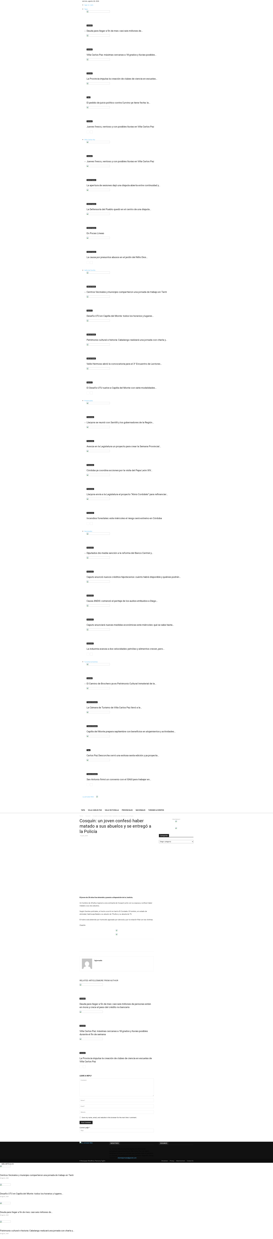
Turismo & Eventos (91, 662)
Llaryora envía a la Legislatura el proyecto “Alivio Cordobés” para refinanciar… (127, 494)
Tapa (86, 9)
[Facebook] (83, 794)
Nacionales (88, 531)
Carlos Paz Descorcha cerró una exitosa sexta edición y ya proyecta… (123, 755)
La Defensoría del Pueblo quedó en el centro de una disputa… (119, 209)
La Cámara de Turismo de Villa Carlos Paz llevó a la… (114, 707)
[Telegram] (119, 947)
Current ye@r (85, 1127)
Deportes (89, 310)
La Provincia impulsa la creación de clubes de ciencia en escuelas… (122, 78)
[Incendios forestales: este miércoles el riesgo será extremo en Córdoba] (134, 506)
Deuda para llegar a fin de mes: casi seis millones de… (115, 31)
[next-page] (91, 132)
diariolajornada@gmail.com (127, 1158)
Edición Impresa (91, 180)
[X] (86, 794)
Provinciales (88, 401)
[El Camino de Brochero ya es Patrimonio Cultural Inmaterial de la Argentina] (134, 671)
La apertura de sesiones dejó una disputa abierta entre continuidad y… (123, 185)
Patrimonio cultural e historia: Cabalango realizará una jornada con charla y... (37, 1230)
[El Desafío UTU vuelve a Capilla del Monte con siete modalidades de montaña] (134, 375)
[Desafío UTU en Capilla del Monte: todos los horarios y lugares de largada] (134, 303)
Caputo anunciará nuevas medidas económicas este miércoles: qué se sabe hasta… (130, 625)
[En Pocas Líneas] (134, 221)
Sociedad (89, 25)
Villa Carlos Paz (89, 140)
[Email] (109, 947)
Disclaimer (164, 1161)
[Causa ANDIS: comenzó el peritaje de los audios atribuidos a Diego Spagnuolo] (134, 588)
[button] (82, 792)
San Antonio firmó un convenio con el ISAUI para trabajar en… (119, 779)
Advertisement (180, 1161)
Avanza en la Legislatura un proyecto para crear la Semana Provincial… (124, 446)
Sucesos (88, 816)
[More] (129, 947)
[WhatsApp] (104, 947)
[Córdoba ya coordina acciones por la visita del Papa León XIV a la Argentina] (134, 458)
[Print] (114, 947)
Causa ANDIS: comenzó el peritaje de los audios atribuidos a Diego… (122, 601)
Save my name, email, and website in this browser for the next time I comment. (109, 1117)
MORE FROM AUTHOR (108, 980)
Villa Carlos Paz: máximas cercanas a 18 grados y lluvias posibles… (121, 54)
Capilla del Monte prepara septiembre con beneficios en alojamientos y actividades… (131, 731)
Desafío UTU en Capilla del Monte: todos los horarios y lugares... (31, 1193)
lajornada (98, 960)
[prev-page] (88, 132)
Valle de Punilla (89, 270)
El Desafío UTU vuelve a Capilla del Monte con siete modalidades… (121, 387)
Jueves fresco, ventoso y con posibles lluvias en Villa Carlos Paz (120, 126)
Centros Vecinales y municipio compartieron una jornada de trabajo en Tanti (127, 292)
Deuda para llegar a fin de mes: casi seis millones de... (26, 1212)
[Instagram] (84, 794)
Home (81, 816)
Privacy (172, 1161)
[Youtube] (87, 794)
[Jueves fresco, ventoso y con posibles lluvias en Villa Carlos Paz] (134, 114)
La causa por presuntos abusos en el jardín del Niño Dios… (117, 257)
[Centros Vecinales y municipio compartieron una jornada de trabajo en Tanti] (134, 280)
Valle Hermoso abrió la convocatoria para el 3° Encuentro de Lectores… (124, 364)
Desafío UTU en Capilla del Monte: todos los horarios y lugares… (120, 316)
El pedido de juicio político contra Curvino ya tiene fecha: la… (118, 102)
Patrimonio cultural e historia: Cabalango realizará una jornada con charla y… (127, 340)
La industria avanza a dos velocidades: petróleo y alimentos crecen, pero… (125, 649)
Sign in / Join (88, 5)
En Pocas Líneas (95, 233)
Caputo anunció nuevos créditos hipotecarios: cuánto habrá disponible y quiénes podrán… (134, 577)
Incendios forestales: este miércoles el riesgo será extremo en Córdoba (124, 518)
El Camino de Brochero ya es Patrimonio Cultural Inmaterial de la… (121, 683)
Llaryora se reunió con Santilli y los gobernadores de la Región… (120, 422)
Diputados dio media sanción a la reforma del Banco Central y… (120, 553)
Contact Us (190, 1161)
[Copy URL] (124, 947)
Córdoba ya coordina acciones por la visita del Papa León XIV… (119, 470)
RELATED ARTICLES (89, 980)
